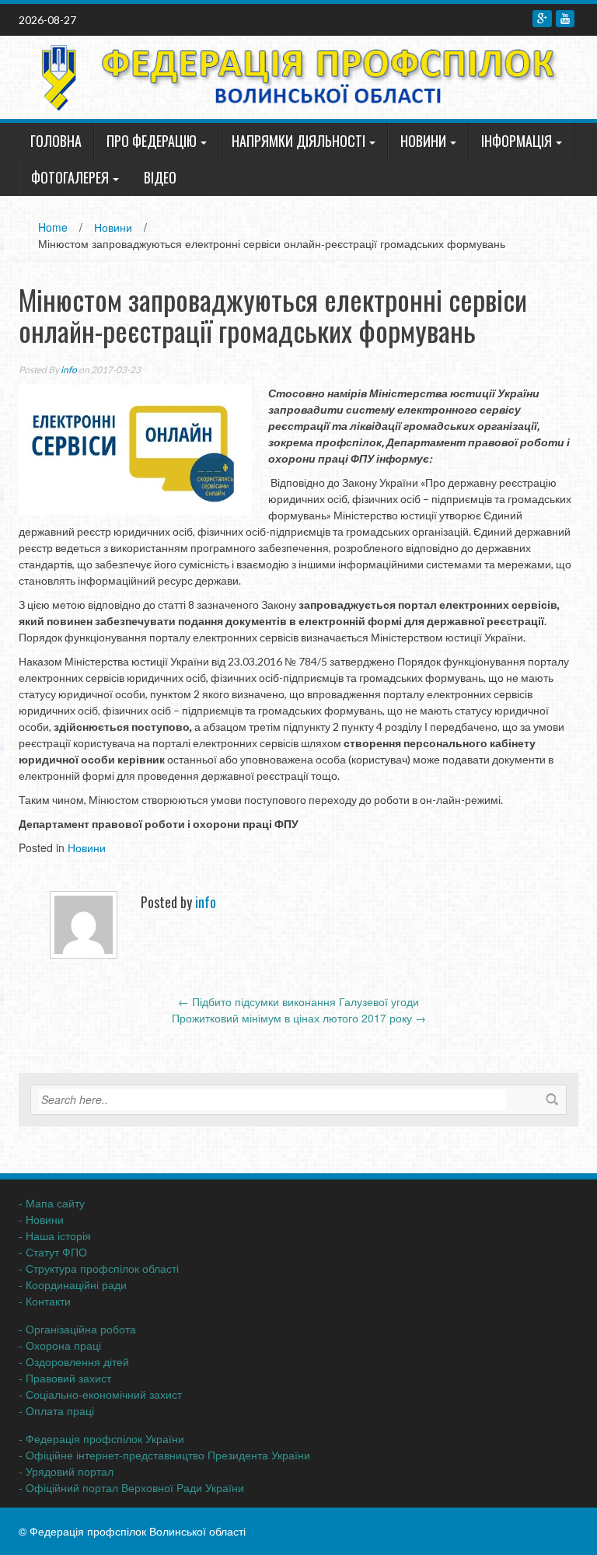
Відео (160, 177)
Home (53, 227)
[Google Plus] (542, 18)
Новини (423, 141)
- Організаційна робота (77, 1329)
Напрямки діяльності (298, 141)
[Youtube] (565, 18)
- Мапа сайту (52, 1203)
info (69, 370)
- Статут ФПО (53, 1252)
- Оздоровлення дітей (74, 1361)
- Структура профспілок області (99, 1268)
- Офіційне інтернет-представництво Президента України (164, 1454)
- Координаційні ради (73, 1284)
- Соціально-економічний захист (100, 1394)
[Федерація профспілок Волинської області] (293, 75)
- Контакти (45, 1301)
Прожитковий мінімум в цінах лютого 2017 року (299, 1018)
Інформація (516, 141)
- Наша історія (55, 1235)
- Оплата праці (56, 1410)
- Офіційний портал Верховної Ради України (131, 1487)
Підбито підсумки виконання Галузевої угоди (298, 1001)
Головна (56, 141)
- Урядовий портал (66, 1471)
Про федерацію (151, 141)
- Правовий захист (65, 1378)
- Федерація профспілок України (101, 1438)
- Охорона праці (60, 1345)
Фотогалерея (70, 177)
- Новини (41, 1219)
